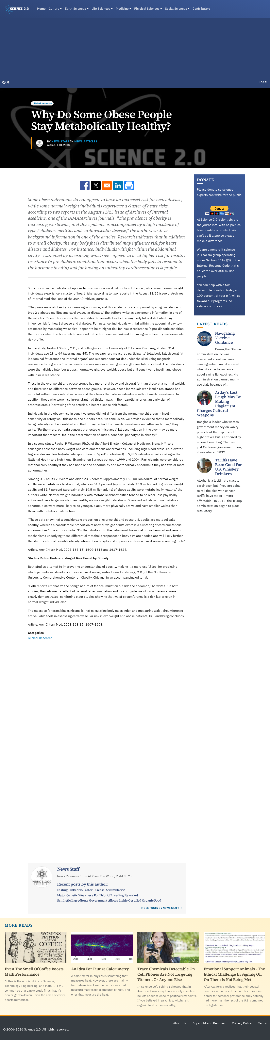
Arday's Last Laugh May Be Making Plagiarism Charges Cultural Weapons (219, 404)
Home (41, 8)
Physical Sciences (147, 8)
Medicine (122, 8)
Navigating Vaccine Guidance (225, 337)
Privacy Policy (242, 1023)
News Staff (60, 141)
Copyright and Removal (209, 1023)
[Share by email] (107, 185)
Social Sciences (176, 8)
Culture (54, 8)
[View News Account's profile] (39, 143)
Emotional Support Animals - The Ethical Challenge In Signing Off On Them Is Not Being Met (234, 974)
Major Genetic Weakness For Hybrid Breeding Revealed (97, 895)
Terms (262, 1023)
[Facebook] (4, 82)
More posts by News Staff (160, 908)
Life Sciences (101, 8)
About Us (179, 1023)
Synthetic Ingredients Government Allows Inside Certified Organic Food (109, 900)
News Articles (85, 141)
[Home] (18, 9)
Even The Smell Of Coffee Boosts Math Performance (34, 971)
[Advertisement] (135, 50)
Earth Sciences (75, 8)
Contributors (202, 8)
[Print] (129, 185)
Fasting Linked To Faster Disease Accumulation (91, 890)
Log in (264, 82)
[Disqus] (107, 695)
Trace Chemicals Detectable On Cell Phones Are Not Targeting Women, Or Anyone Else (166, 974)
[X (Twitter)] (7, 82)
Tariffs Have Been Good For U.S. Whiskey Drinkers (228, 467)
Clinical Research (42, 103)
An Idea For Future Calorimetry (100, 969)
